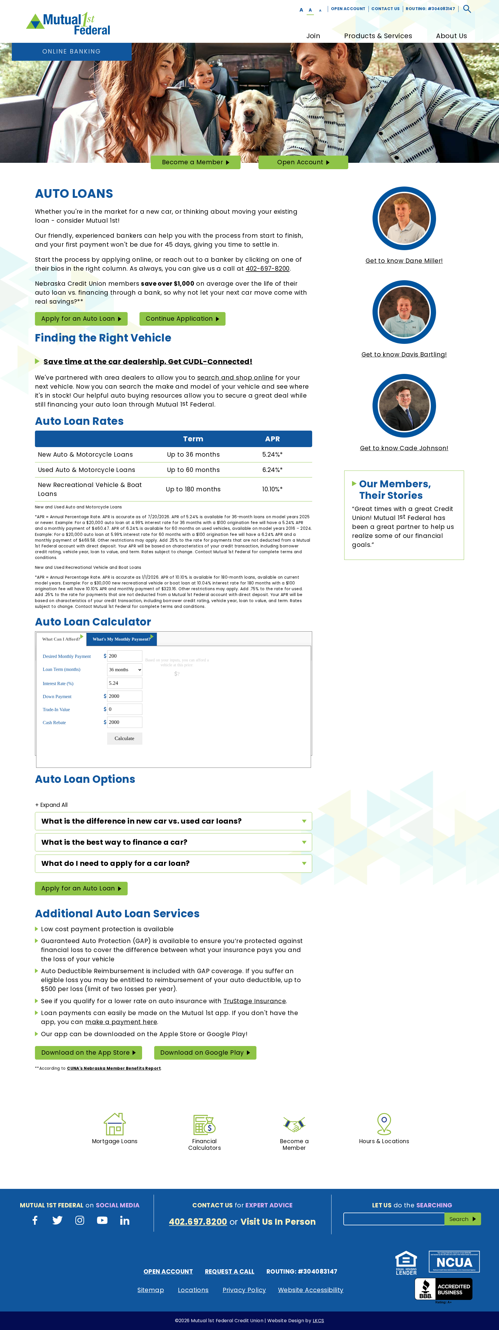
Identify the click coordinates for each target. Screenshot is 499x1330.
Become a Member (192, 163)
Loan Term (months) (61, 669)
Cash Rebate (54, 722)
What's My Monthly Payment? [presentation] (122, 639)
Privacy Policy (244, 1290)
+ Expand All (51, 805)
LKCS (318, 1321)
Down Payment (57, 696)
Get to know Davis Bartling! (404, 354)
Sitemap (150, 1290)
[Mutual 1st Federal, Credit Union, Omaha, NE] (443, 1291)
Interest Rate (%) (58, 683)
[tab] (61, 639)
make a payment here (121, 1022)
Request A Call (230, 1271)
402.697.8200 (198, 1222)
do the (412, 1205)
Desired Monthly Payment (67, 656)
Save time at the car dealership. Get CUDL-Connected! (148, 362)
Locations (193, 1290)
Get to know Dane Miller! (404, 261)
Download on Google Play (202, 1052)
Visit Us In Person (278, 1222)
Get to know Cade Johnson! (404, 448)
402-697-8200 (268, 268)
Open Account (348, 9)
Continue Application (179, 318)
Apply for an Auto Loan (78, 318)
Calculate (124, 738)
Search (465, 1219)
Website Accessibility (311, 1290)
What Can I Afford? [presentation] (61, 639)
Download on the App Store (85, 1052)
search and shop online (235, 377)
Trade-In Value (56, 709)
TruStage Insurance (255, 1001)
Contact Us (385, 9)
